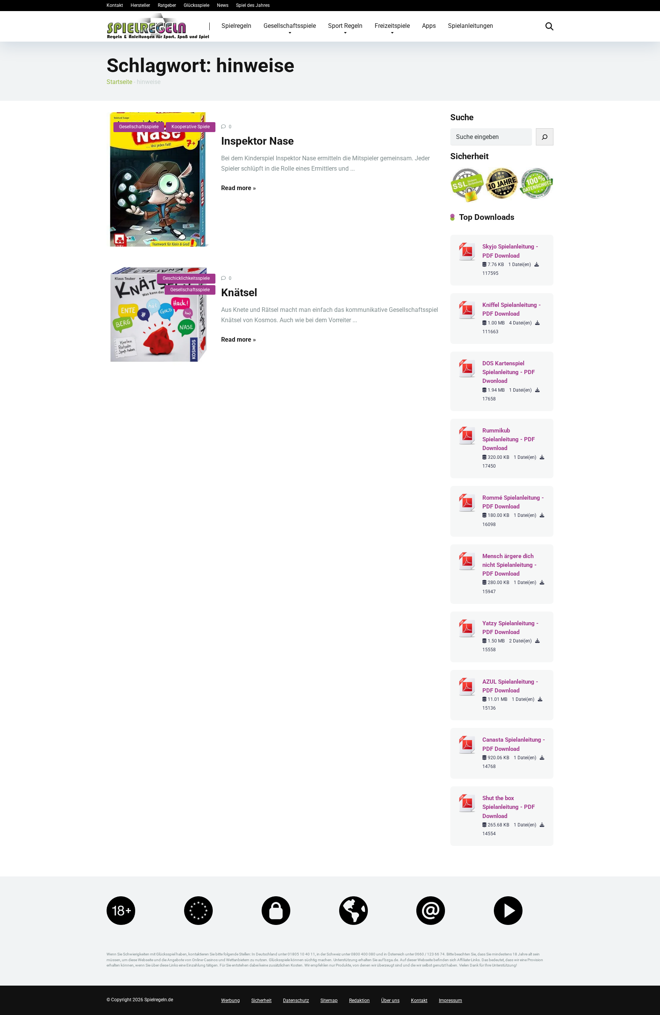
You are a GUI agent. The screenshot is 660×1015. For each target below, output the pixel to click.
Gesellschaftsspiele (290, 25)
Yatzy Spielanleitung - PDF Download (510, 628)
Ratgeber (167, 5)
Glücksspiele (196, 5)
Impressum (450, 1000)
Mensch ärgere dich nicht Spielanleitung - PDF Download (509, 565)
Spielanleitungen (470, 25)
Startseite (119, 82)
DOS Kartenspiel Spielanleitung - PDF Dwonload (508, 372)
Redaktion (359, 1000)
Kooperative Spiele (190, 126)
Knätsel (239, 292)
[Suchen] (544, 136)
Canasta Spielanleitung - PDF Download (513, 744)
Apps (429, 25)
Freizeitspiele (392, 25)
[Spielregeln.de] (158, 26)
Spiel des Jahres (253, 5)
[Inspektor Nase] (158, 179)
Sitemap (329, 1000)
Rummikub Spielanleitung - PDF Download (508, 439)
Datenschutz (296, 1000)
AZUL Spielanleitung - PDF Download (510, 686)
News (222, 5)
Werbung (230, 1000)
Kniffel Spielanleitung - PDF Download (511, 309)
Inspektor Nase (257, 141)
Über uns (390, 1000)
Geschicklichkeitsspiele (186, 278)
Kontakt (115, 5)
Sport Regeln (345, 25)
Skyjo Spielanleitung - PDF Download (510, 251)
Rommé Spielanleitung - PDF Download (513, 502)
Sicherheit (261, 1000)
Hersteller (140, 5)
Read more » (238, 188)
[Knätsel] (158, 315)
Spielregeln (236, 25)
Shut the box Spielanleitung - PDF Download (508, 807)
